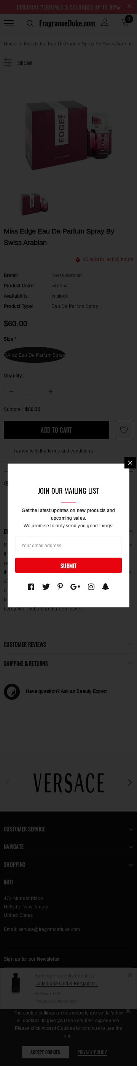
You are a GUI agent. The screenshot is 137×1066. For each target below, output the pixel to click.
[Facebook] (31, 586)
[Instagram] (91, 586)
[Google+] (75, 586)
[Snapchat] (105, 586)
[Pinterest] (60, 586)
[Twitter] (46, 586)
